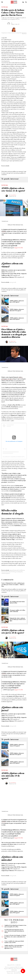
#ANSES (18, 243)
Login (25, 171)
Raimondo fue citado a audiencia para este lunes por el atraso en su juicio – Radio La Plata (12, 584)
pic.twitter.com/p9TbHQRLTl (10, 687)
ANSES (4, 231)
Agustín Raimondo (14, 570)
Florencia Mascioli (5, 571)
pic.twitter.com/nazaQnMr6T (10, 836)
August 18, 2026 (18, 838)
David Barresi (22, 570)
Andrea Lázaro (13, 341)
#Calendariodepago (7, 239)
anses (11, 282)
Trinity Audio (15, 224)
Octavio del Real (13, 195)
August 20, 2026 (18, 247)
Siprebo (21, 571)
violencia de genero (5, 573)
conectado (15, 173)
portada (14, 282)
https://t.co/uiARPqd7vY (9, 243)
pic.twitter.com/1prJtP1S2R (9, 245)
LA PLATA (12, 571)
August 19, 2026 (18, 689)
